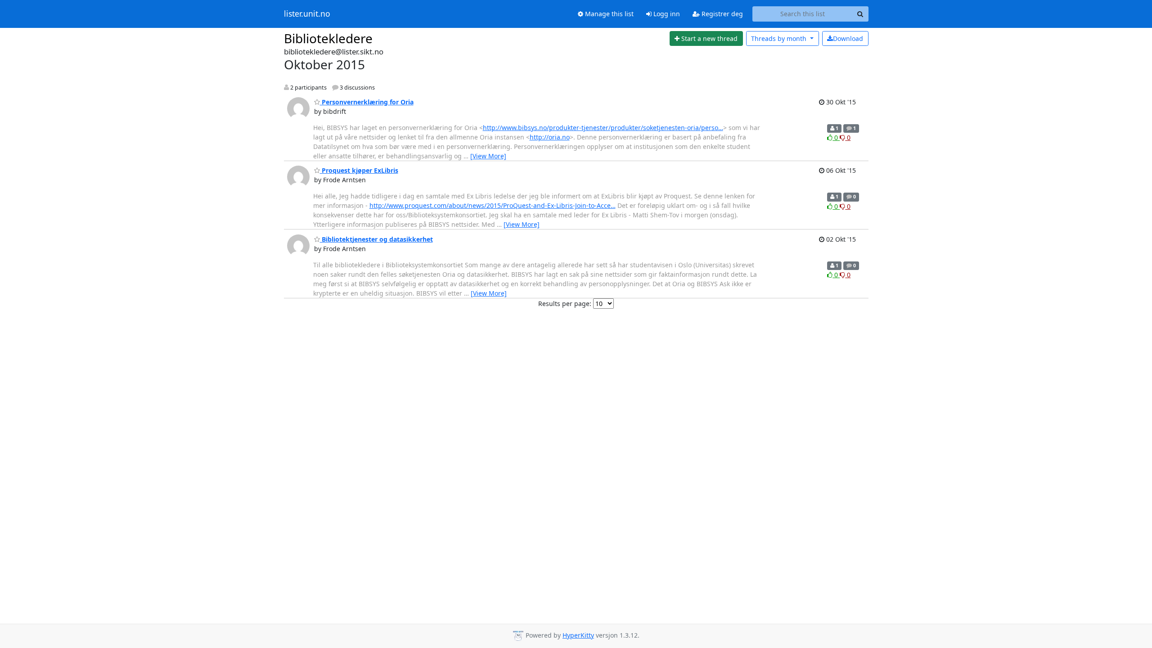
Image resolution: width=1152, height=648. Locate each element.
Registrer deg (721, 13)
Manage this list (608, 13)
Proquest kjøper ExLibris (359, 170)
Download (848, 38)
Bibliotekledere (328, 38)
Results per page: (564, 303)
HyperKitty (578, 635)
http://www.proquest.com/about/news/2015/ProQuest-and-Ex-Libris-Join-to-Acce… (492, 205)
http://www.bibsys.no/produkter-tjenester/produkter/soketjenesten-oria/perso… (603, 127)
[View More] (488, 156)
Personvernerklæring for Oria (367, 102)
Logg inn (666, 13)
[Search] (860, 14)
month (779, 38)
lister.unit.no (307, 14)
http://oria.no (550, 137)
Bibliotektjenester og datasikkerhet (376, 239)
